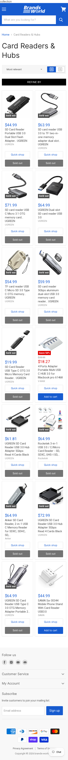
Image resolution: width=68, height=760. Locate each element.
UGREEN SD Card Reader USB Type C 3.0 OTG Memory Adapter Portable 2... (17, 606)
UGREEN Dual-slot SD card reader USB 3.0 (50, 213)
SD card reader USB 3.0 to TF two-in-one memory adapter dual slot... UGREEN (50, 137)
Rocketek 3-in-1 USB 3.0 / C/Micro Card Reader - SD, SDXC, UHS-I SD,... (49, 449)
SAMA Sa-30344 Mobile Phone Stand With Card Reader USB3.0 (50, 606)
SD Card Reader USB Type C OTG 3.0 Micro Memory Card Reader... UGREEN (17, 372)
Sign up (54, 710)
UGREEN (9, 144)
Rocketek (43, 458)
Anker (8, 538)
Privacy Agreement (23, 748)
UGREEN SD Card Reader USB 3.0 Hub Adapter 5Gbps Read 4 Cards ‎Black (50, 525)
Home (5, 34)
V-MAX (41, 381)
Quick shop (17, 154)
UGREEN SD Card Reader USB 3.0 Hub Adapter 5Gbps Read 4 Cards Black (17, 449)
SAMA (41, 615)
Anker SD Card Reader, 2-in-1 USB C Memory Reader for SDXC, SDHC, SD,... (16, 527)
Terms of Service (46, 748)
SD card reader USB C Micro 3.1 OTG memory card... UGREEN (17, 215)
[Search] (61, 19)
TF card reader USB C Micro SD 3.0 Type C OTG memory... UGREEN (17, 292)
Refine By (34, 82)
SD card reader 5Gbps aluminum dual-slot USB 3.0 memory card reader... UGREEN (48, 294)
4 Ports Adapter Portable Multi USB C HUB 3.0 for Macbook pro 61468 (50, 372)
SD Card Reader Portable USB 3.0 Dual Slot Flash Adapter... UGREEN (16, 135)
